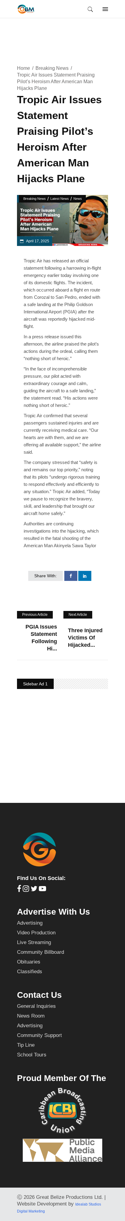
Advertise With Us (53, 911)
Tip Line (26, 1045)
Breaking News (52, 68)
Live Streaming (34, 942)
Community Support (39, 1035)
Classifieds (29, 971)
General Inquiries (36, 1006)
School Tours (31, 1055)
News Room (31, 1016)
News (77, 198)
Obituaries (28, 962)
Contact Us (39, 995)
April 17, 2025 (37, 241)
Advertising (29, 923)
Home (23, 68)
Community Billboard (40, 952)
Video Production (36, 933)
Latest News (59, 198)
